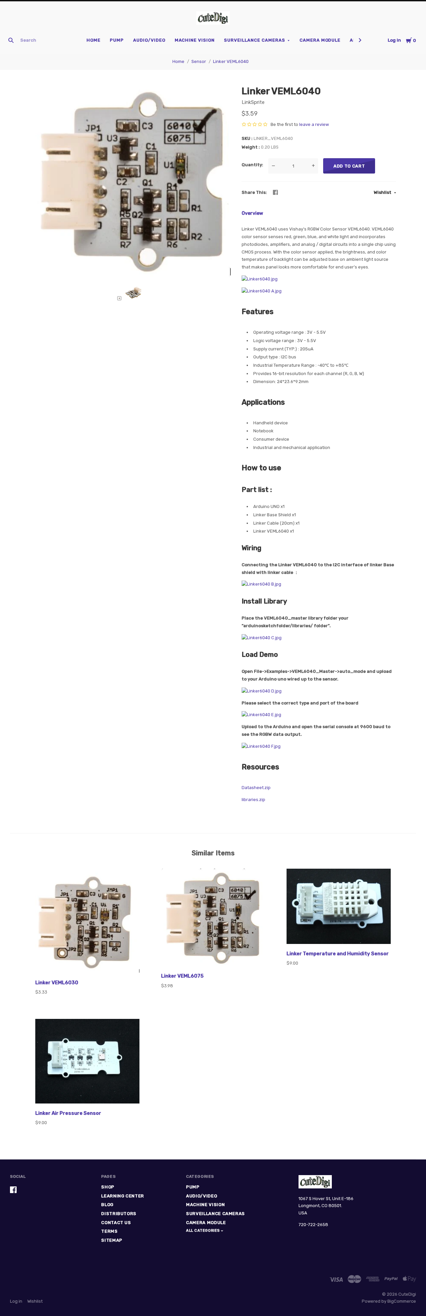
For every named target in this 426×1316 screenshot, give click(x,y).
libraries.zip (253, 799)
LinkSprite (253, 102)
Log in (394, 40)
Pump (117, 40)
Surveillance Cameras (254, 40)
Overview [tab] (252, 213)
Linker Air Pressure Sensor (68, 1113)
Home (94, 40)
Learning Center (122, 1195)
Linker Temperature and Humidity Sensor (338, 954)
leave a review (314, 124)
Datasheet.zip (256, 787)
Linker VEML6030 (56, 983)
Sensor (198, 61)
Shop (107, 1186)
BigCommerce (401, 1301)
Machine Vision (195, 40)
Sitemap (111, 1240)
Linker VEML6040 (231, 61)
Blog (107, 1204)
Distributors (118, 1213)
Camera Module (320, 40)
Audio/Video (149, 40)
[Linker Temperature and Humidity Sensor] (339, 907)
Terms (109, 1231)
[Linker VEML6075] (213, 919)
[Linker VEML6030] (87, 922)
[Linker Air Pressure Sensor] (87, 1062)
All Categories (203, 1230)
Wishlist (383, 192)
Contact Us (116, 1222)
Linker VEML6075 (182, 976)
